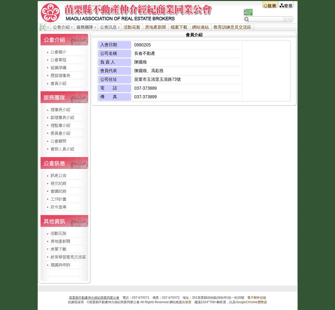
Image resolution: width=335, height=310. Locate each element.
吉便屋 (186, 302)
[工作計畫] (64, 199)
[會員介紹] (64, 83)
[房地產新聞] (64, 241)
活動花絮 (132, 27)
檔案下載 (179, 27)
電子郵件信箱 (256, 298)
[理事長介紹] (64, 109)
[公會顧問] (64, 141)
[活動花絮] (64, 233)
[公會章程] (64, 59)
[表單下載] (64, 249)
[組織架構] (64, 67)
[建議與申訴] (64, 265)
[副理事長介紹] (64, 117)
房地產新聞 (155, 27)
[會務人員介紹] (64, 149)
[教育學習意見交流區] (64, 257)
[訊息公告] (64, 175)
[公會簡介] (64, 52)
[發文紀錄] (64, 183)
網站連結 (200, 27)
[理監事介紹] (64, 125)
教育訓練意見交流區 (232, 27)
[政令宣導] (64, 207)
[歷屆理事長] (64, 75)
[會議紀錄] (64, 191)
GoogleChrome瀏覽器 (251, 302)
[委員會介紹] (64, 133)
